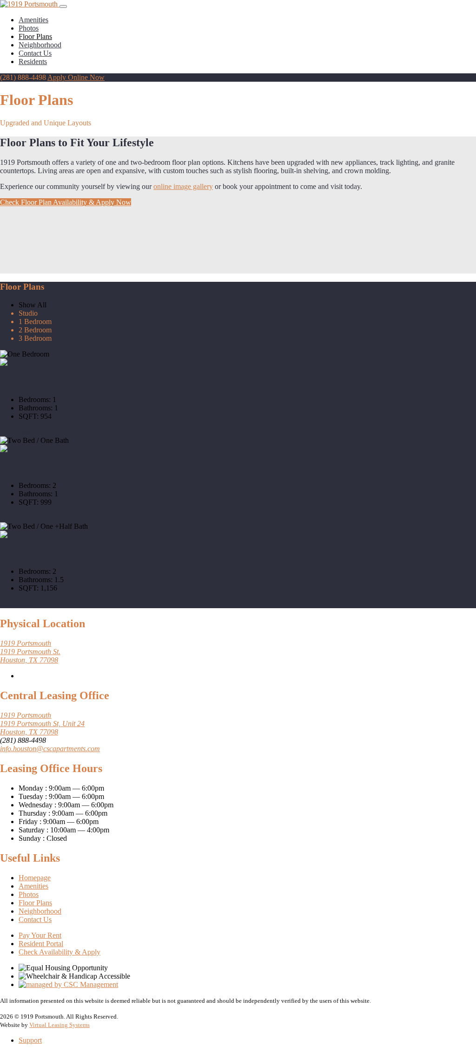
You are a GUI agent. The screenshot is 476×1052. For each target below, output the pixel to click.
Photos (29, 28)
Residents (33, 61)
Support (30, 1040)
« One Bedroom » (33, 381)
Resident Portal (41, 944)
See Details (16, 432)
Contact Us (35, 53)
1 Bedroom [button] (35, 321)
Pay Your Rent (40, 935)
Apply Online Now (76, 77)
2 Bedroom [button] (35, 330)
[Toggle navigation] (63, 6)
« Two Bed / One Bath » (46, 467)
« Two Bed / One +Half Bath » (58, 553)
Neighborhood (40, 45)
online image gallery (183, 186)
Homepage (35, 878)
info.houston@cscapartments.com (50, 749)
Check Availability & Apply (59, 952)
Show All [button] (32, 305)
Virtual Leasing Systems (59, 1024)
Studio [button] (28, 313)
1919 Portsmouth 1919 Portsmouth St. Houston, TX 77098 (30, 651)
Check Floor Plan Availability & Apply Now (65, 202)
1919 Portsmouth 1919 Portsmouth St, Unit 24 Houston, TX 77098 (42, 723)
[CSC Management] (68, 984)
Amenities (33, 20)
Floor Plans (35, 36)
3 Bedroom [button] (35, 338)
